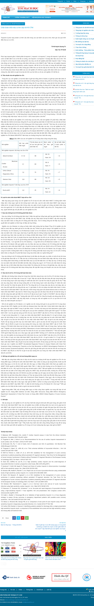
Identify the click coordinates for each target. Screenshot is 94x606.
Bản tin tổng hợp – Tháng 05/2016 (11, 525)
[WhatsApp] (27, 518)
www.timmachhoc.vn (22, 600)
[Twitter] (18, 518)
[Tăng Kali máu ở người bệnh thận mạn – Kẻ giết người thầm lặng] (33, 549)
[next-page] (5, 564)
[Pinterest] (22, 518)
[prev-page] (2, 564)
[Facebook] (14, 518)
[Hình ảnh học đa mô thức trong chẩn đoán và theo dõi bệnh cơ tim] (55, 549)
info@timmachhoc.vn (28, 602)
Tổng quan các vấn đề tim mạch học (13, 24)
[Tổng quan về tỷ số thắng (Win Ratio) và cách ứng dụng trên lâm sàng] (11, 549)
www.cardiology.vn (10, 600)
